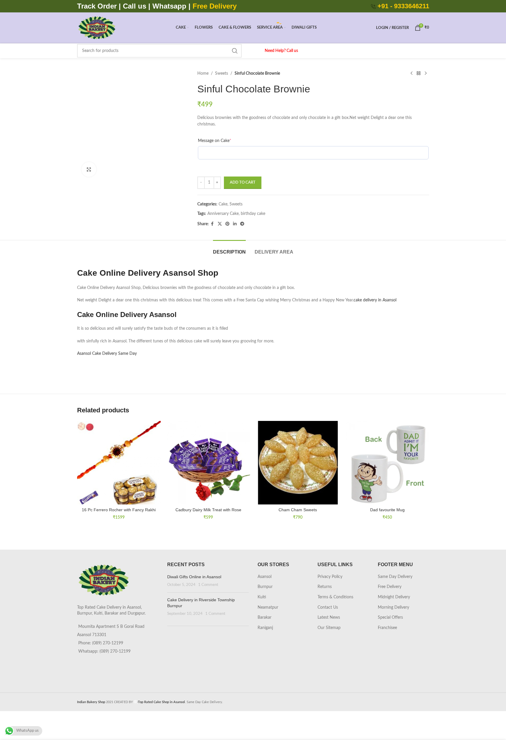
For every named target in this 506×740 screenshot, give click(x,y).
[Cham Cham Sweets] (298, 462)
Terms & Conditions (335, 597)
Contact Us (328, 607)
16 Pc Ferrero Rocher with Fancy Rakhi (119, 509)
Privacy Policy (330, 577)
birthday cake (253, 214)
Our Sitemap (329, 628)
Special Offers (390, 617)
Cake (223, 204)
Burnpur (265, 587)
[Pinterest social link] (227, 224)
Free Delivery (389, 587)
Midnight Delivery (394, 597)
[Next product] (425, 73)
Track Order (97, 6)
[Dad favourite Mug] (387, 462)
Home (203, 73)
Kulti (262, 597)
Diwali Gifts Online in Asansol (194, 576)
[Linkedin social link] (234, 224)
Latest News (329, 617)
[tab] (229, 249)
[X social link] (220, 224)
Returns (325, 587)
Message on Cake (214, 141)
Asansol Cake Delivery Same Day (107, 354)
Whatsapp (169, 6)
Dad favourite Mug (387, 509)
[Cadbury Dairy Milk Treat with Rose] (208, 462)
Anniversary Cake (223, 214)
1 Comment (208, 585)
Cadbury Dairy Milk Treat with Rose (208, 509)
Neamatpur (268, 607)
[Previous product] (411, 73)
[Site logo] (96, 28)
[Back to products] (418, 73)
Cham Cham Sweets (298, 509)
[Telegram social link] (242, 224)
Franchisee (387, 628)
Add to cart (243, 182)
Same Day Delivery (395, 577)
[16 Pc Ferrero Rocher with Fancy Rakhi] (119, 462)
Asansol (264, 577)
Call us (135, 6)
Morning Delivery (393, 607)
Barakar (264, 617)
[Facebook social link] (212, 224)
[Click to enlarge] (89, 169)
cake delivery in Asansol (375, 300)
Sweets (221, 73)
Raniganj (265, 628)
